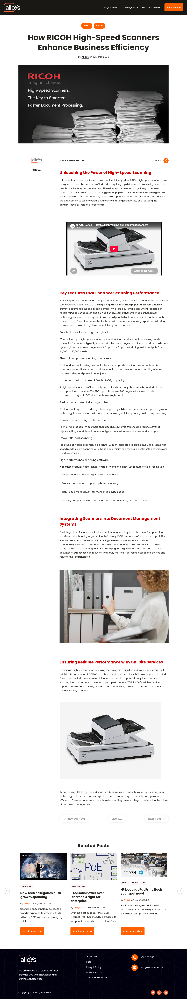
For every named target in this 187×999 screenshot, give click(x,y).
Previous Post (75, 818)
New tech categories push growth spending (40, 895)
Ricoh (99, 25)
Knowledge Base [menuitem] (130, 7)
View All (117, 818)
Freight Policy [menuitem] (93, 967)
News (135, 882)
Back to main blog (73, 160)
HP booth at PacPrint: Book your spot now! (141, 891)
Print (87, 25)
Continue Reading (32, 931)
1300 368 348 (147, 957)
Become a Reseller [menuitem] (151, 7)
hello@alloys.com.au (151, 967)
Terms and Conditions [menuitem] (99, 977)
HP (143, 882)
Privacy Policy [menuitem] (94, 972)
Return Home (174, 7)
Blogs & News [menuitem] (110, 7)
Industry (26, 886)
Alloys (85, 56)
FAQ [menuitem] (88, 962)
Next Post (155, 818)
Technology (78, 886)
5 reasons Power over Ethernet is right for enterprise (87, 897)
